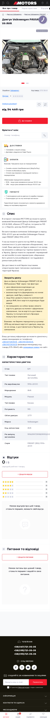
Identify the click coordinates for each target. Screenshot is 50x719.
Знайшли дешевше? (9, 104)
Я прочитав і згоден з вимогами (26, 687)
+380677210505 (9, 342)
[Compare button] (45, 104)
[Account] (47, 3)
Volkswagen (14, 91)
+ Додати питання (25, 557)
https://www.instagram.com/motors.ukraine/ (21, 667)
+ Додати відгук (25, 474)
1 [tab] (22, 83)
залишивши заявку (31, 347)
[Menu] (3, 3)
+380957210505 (25, 342)
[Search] (8, 3)
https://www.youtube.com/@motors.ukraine (28, 667)
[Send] (45, 135)
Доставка (16, 146)
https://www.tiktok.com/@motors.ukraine (34, 667)
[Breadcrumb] (3, 14)
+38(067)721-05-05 (25, 647)
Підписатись (38, 682)
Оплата (14, 159)
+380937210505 (9, 344)
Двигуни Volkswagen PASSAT (35, 14)
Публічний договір (23, 687)
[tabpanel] (25, 58)
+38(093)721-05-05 (25, 654)
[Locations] (42, 3)
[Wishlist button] (39, 104)
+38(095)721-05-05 (25, 650)
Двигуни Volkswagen (14, 14)
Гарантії (14, 192)
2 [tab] (27, 83)
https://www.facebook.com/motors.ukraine (15, 667)
